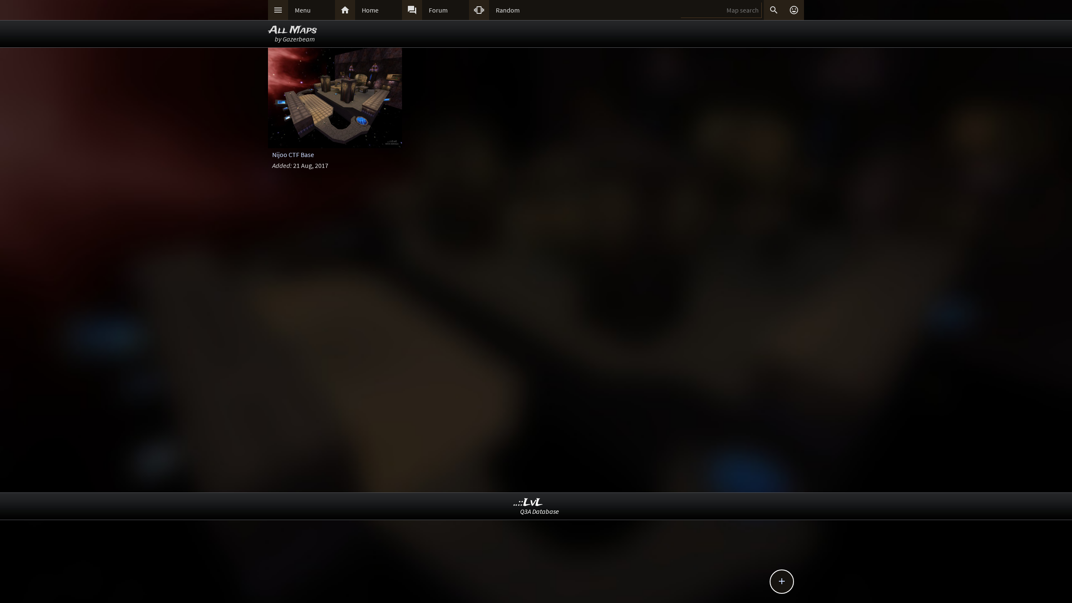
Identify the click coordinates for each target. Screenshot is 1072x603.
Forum (438, 10)
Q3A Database (539, 511)
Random (508, 10)
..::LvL (528, 502)
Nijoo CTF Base (293, 154)
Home (370, 10)
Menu (303, 10)
